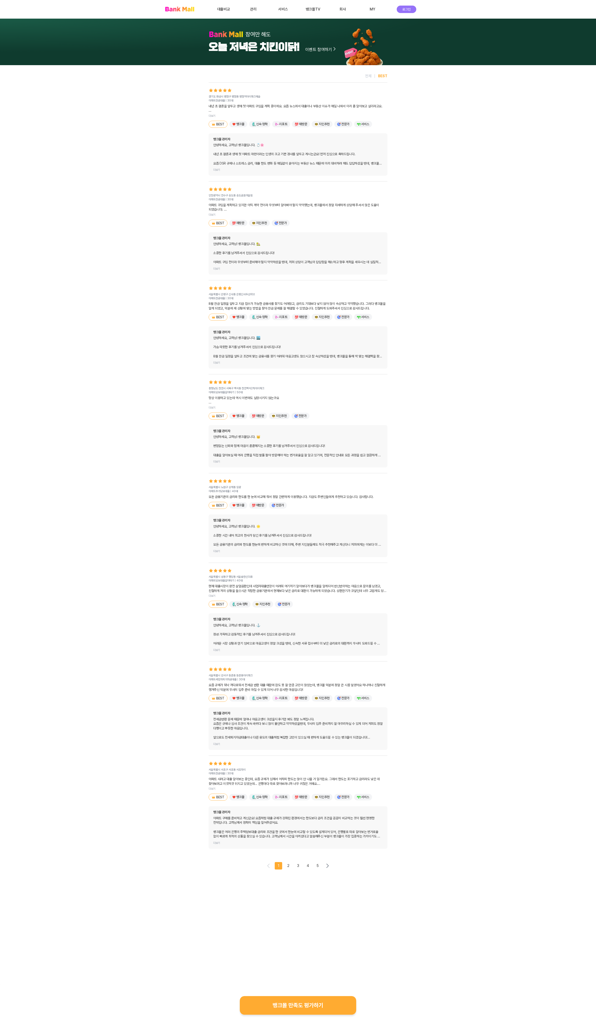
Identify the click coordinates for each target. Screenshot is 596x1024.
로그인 (406, 9)
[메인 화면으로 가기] (179, 9)
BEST (382, 76)
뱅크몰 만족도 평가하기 (298, 1005)
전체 (368, 76)
